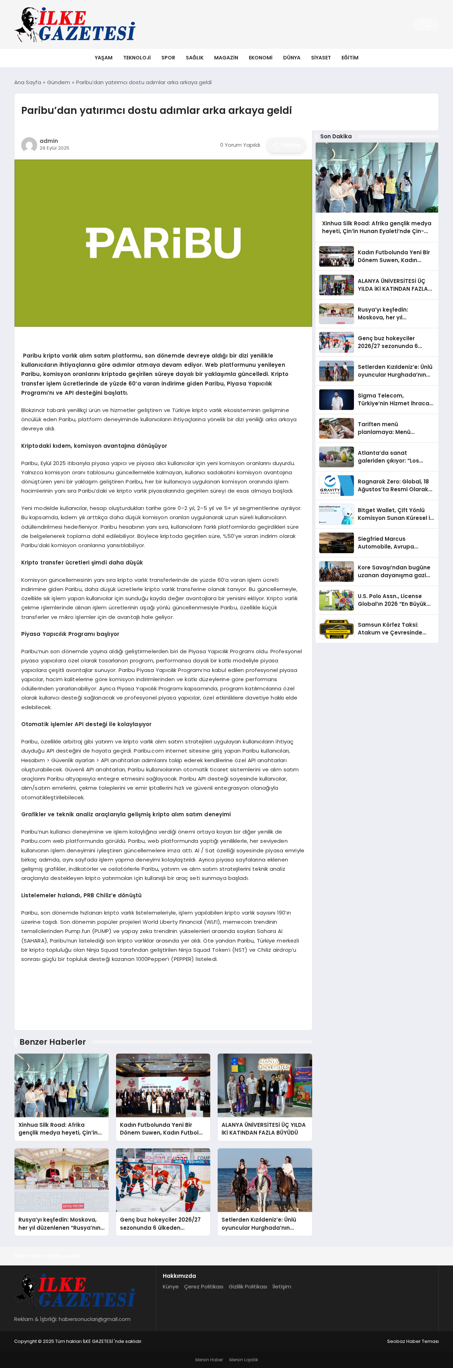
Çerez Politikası (203, 1286)
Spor (168, 57)
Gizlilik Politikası (248, 1286)
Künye (171, 1286)
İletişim (282, 1286)
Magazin (226, 57)
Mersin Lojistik (243, 1360)
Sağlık (194, 57)
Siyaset (321, 57)
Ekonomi (261, 57)
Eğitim (350, 57)
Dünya (291, 57)
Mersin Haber (209, 1360)
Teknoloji (137, 57)
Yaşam (104, 57)
